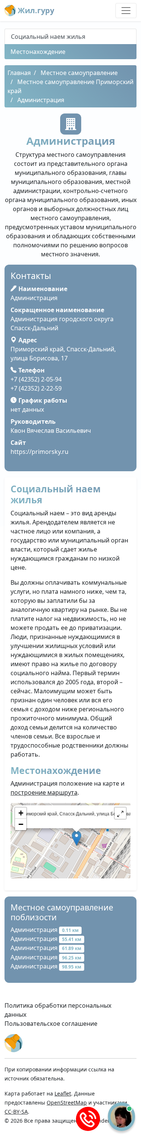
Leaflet (63, 1093)
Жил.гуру (35, 10)
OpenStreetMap (67, 1102)
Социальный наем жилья (48, 36)
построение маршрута (44, 792)
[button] (120, 813)
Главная (19, 73)
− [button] (20, 824)
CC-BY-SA (16, 1111)
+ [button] (20, 813)
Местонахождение (38, 52)
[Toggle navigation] (125, 10)
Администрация (45, 930)
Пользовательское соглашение (51, 1023)
